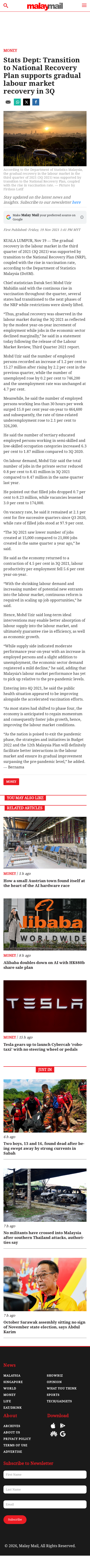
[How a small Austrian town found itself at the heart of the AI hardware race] (45, 843)
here (76, 202)
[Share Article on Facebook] (35, 104)
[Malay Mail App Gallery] (53, 1437)
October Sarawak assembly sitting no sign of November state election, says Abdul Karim (44, 1327)
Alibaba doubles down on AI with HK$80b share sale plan (44, 965)
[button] (82, 217)
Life (7, 1401)
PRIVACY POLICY (17, 1439)
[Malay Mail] (45, 9)
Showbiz (55, 1375)
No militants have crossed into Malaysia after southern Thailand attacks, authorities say (43, 1237)
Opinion (54, 1382)
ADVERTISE (12, 1451)
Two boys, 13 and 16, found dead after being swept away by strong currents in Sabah (43, 1148)
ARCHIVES (11, 1426)
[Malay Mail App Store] (53, 1429)
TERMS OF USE (15, 1445)
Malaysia (12, 1375)
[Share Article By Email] (8, 104)
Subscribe (15, 1519)
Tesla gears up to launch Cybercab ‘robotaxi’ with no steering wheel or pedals (43, 1047)
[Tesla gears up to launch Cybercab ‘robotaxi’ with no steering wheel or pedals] (45, 1006)
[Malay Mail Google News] (63, 1437)
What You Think (62, 1388)
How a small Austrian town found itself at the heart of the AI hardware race (44, 883)
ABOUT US (11, 1432)
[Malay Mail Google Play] (63, 1429)
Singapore (13, 1382)
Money (10, 50)
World (9, 1388)
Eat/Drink (12, 1407)
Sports (53, 1395)
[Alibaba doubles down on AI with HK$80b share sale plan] (45, 924)
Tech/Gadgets (59, 1401)
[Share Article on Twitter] (26, 104)
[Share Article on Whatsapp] (17, 104)
